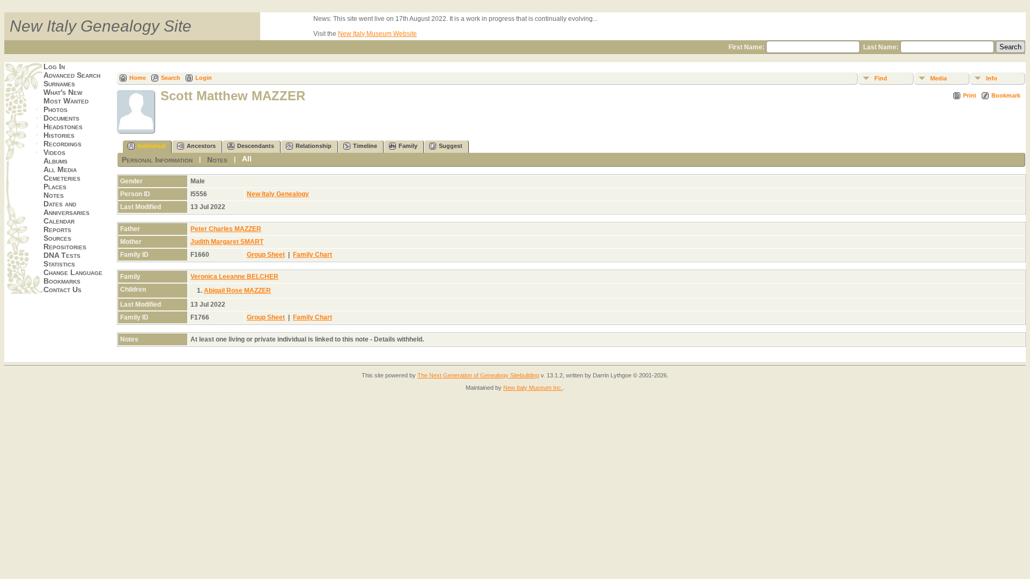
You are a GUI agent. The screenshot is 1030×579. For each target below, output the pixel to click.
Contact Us (62, 289)
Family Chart (312, 254)
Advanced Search (71, 75)
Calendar (59, 221)
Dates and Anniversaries (66, 208)
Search (170, 78)
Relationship (314, 146)
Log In (54, 66)
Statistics (59, 263)
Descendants (255, 146)
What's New (62, 92)
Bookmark (1005, 95)
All (247, 158)
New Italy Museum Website (377, 34)
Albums (55, 161)
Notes (53, 195)
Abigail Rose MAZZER (237, 290)
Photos (55, 109)
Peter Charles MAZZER (225, 229)
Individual (151, 146)
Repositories (64, 246)
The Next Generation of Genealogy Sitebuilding (478, 375)
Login (203, 78)
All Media (60, 169)
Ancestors (201, 146)
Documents (61, 118)
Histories (59, 135)
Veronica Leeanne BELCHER (234, 276)
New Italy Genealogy (278, 194)
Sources (57, 238)
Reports (57, 229)
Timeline (365, 146)
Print (969, 95)
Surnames (59, 83)
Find (880, 78)
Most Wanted (66, 100)
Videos (54, 152)
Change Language (72, 272)
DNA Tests (61, 255)
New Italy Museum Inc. (533, 387)
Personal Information (157, 159)
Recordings (62, 143)
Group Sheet (266, 254)
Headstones (63, 126)
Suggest (450, 146)
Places (55, 186)
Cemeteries (61, 178)
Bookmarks (61, 281)
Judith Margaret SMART (226, 242)
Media (938, 78)
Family (408, 146)
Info (991, 78)
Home (137, 78)
